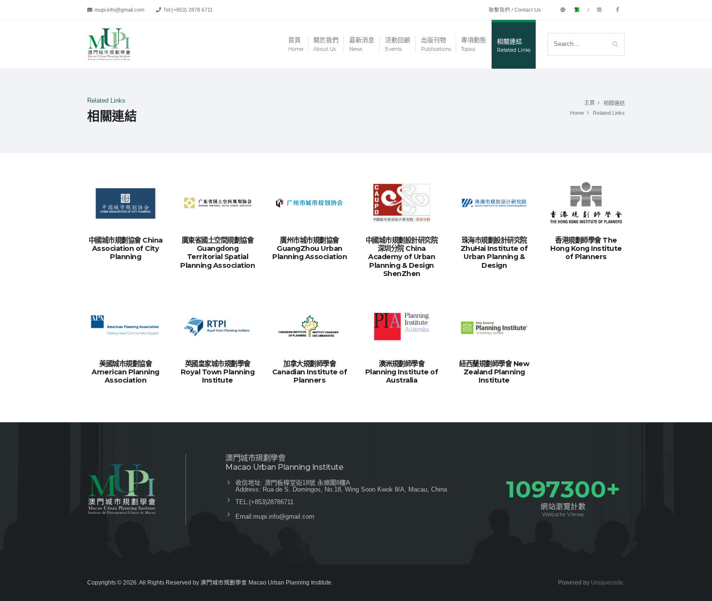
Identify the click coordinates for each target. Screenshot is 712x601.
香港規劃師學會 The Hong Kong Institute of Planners (586, 249)
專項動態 (473, 44)
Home (577, 113)
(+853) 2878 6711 (192, 10)
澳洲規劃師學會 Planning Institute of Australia (401, 372)
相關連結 (513, 45)
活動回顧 (397, 44)
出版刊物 (436, 44)
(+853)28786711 (271, 502)
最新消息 (361, 44)
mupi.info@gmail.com (283, 516)
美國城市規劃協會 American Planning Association (125, 372)
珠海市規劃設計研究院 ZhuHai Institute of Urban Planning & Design (494, 253)
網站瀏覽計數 (563, 510)
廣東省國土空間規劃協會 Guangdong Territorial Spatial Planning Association (217, 253)
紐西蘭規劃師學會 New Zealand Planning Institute (494, 372)
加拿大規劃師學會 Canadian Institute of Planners (309, 372)
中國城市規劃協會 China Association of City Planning (126, 249)
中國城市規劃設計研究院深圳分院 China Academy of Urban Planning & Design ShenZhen (402, 257)
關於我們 (326, 44)
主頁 (589, 103)
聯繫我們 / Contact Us (515, 10)
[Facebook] (617, 9)
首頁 (295, 44)
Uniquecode (607, 582)
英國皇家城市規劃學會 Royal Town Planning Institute (218, 372)
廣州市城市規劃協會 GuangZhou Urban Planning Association (309, 249)
